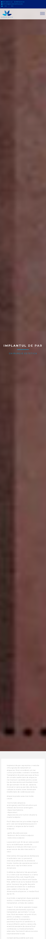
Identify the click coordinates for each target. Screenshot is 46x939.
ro (6, 6)
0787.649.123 (19, 2)
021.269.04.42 (7, 2)
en (12, 6)
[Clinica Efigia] (7, 13)
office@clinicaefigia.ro (13, 4)
